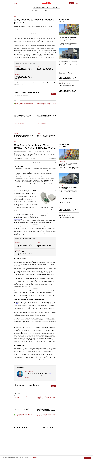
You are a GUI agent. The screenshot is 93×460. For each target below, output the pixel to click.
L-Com (49, 367)
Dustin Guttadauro (18, 158)
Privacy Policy (35, 457)
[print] (55, 33)
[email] (39, 33)
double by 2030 (17, 219)
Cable (41, 10)
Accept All (87, 457)
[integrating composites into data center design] (69, 53)
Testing (53, 10)
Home (15, 16)
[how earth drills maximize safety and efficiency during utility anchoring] (69, 29)
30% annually (19, 299)
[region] (46, 458)
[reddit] (37, 33)
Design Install (47, 10)
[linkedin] (33, 33)
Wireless (59, 10)
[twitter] (35, 33)
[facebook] (31, 33)
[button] (15, 3)
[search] (17, 3)
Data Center (35, 10)
